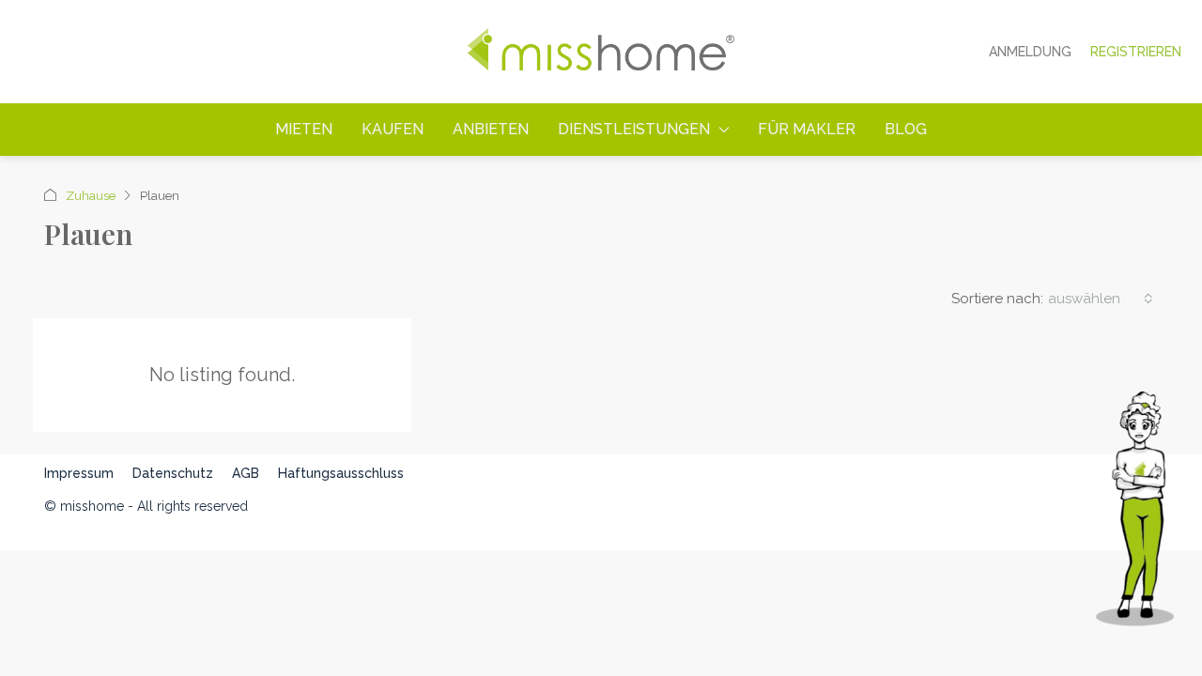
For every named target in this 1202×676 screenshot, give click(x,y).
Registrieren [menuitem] (1135, 51)
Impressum (79, 473)
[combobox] (1100, 298)
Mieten (303, 129)
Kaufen (393, 129)
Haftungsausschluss (341, 473)
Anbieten (491, 129)
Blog (906, 129)
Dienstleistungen (634, 129)
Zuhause (91, 196)
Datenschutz (172, 473)
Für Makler (806, 129)
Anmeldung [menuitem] (1030, 51)
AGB (245, 473)
